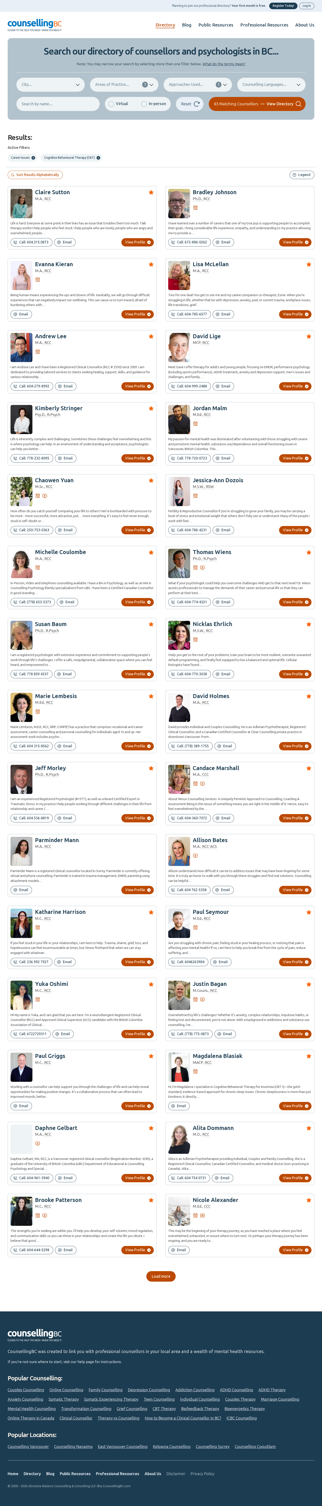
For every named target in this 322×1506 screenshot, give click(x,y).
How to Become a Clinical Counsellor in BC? (183, 1418)
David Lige (207, 336)
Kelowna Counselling (172, 1446)
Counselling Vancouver (28, 1446)
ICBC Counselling (241, 1418)
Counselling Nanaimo (73, 1446)
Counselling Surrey (213, 1446)
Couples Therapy (240, 1399)
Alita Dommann (213, 1128)
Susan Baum (51, 624)
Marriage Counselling (280, 1399)
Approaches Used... (194, 84)
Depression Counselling (149, 1390)
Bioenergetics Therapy (245, 1408)
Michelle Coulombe (60, 552)
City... (27, 84)
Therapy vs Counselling (119, 1418)
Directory (165, 25)
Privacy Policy (202, 1473)
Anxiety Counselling (25, 1399)
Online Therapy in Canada (31, 1418)
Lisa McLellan (211, 264)
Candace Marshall (216, 768)
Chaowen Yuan (54, 480)
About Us (304, 25)
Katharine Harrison (60, 912)
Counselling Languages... (264, 84)
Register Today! (283, 6)
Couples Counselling (26, 1390)
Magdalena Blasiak (217, 1056)
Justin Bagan (210, 984)
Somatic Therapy (64, 1399)
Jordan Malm (210, 408)
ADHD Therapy (272, 1390)
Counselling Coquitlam (255, 1446)
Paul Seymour (211, 912)
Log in (307, 6)
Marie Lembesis (56, 696)
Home (13, 1473)
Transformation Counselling (86, 1408)
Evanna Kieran (54, 264)
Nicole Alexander (215, 1200)
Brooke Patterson (58, 1200)
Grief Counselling (132, 1408)
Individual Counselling (200, 1399)
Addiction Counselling (195, 1390)
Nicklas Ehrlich (212, 624)
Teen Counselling (159, 1399)
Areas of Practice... (120, 84)
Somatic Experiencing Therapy (111, 1399)
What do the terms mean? (224, 64)
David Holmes (211, 696)
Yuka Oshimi (51, 984)
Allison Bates (210, 840)
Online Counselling (66, 1390)
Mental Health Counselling (32, 1408)
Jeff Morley (50, 768)
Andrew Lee (51, 336)
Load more (161, 1276)
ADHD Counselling (236, 1390)
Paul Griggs (50, 1056)
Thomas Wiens (212, 552)
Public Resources (215, 25)
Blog (186, 25)
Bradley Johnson (215, 192)
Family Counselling (106, 1390)
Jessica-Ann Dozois (218, 480)
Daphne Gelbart (56, 1128)
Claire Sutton (52, 192)
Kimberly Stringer (59, 408)
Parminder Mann (57, 840)
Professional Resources (264, 25)
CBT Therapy (164, 1408)
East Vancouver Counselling (123, 1446)
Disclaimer (175, 1473)
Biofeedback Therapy (200, 1408)
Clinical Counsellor (76, 1418)
